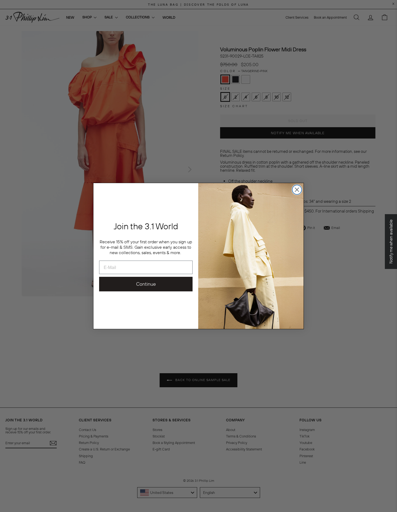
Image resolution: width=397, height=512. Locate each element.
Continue (146, 284)
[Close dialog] (297, 189)
